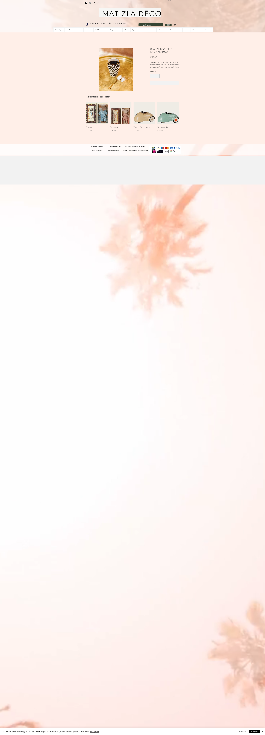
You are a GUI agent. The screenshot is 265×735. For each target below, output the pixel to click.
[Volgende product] (182, 115)
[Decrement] (151, 78)
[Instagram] (90, 3)
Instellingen (242, 732)
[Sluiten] (262, 731)
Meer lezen (153, 69)
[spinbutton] (155, 78)
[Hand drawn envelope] (96, 2)
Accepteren (254, 732)
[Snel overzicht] (97, 115)
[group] (132, 121)
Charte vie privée (96, 150)
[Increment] (158, 78)
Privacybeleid (94, 732)
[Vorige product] (83, 115)
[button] (176, 24)
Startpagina (89, 40)
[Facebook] (86, 3)
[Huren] (87, 24)
